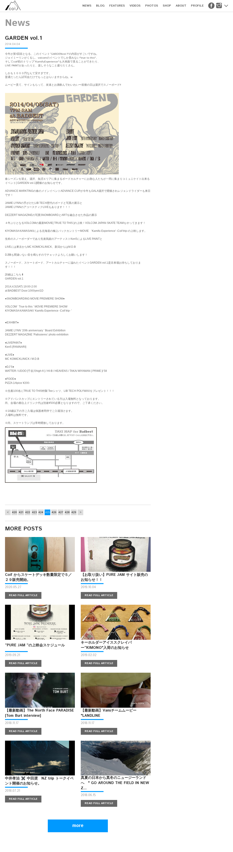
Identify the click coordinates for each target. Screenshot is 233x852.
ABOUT (181, 6)
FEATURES (117, 6)
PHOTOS (151, 6)
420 (14, 512)
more (78, 825)
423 (34, 512)
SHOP (167, 6)
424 (40, 512)
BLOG (100, 6)
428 (67, 512)
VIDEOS (135, 6)
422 (27, 512)
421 (21, 512)
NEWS (86, 6)
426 (54, 512)
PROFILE (197, 6)
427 (60, 512)
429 (73, 512)
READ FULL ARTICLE (23, 595)
